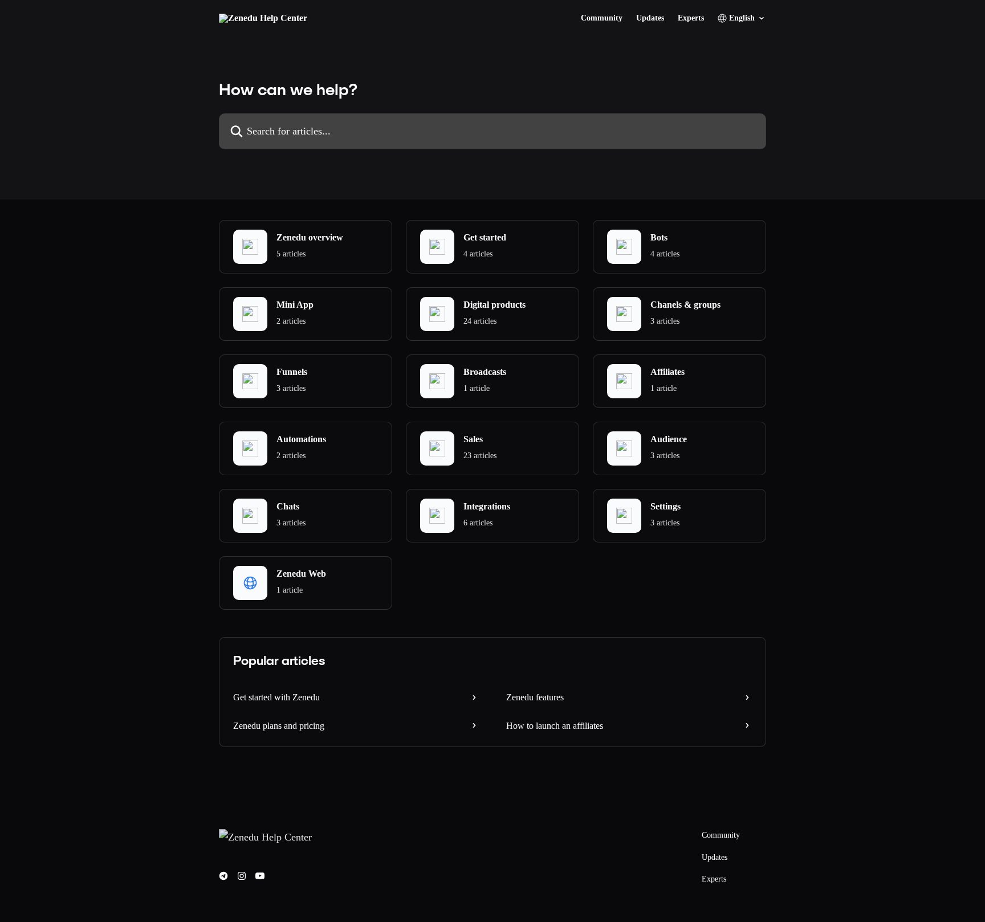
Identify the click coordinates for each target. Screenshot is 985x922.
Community (601, 18)
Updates (650, 18)
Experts (691, 18)
